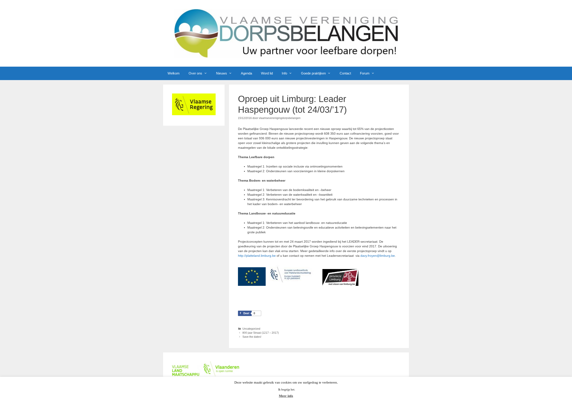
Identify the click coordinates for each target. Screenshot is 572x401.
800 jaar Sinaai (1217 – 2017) (260, 332)
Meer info (286, 396)
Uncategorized (251, 328)
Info (284, 73)
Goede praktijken (313, 73)
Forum (365, 73)
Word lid (267, 73)
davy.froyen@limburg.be (377, 255)
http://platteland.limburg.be (257, 255)
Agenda (246, 73)
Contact (345, 73)
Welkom (174, 73)
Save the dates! (251, 336)
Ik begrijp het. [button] (286, 389)
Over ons (195, 73)
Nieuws (221, 73)
